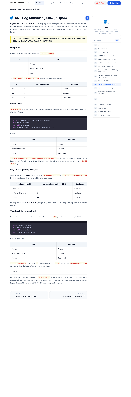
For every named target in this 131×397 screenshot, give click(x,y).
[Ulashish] (87, 18)
